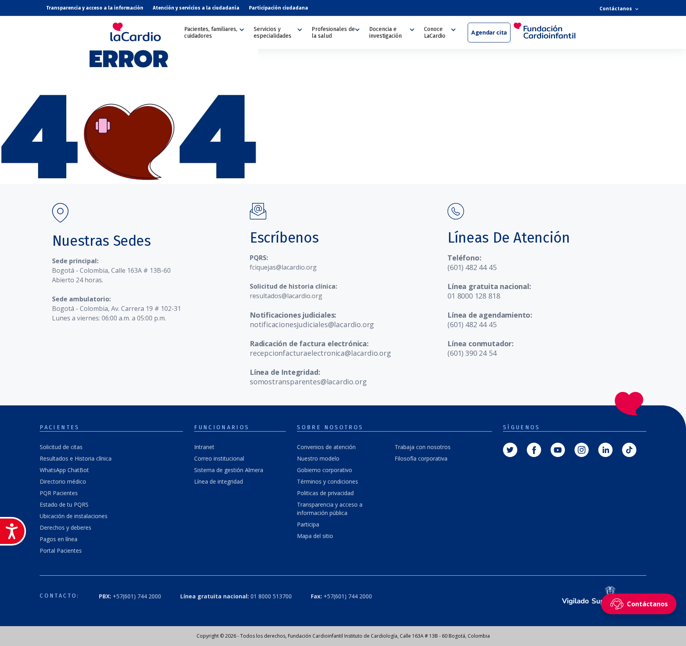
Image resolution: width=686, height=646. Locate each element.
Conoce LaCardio (434, 32)
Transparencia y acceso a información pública (329, 509)
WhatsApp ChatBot (64, 470)
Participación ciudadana (278, 8)
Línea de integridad (218, 481)
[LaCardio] (144, 32)
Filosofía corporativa (421, 458)
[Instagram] (581, 449)
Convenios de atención (326, 447)
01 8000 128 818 (473, 296)
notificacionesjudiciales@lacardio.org (312, 324)
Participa (308, 524)
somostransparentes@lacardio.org (308, 381)
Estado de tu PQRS (64, 504)
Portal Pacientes (61, 550)
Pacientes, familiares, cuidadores (210, 32)
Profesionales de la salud (333, 32)
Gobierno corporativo (324, 470)
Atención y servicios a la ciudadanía (196, 8)
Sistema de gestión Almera (228, 470)
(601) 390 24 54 (471, 353)
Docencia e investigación (385, 32)
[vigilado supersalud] (595, 596)
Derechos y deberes (65, 527)
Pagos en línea (58, 539)
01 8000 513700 (236, 596)
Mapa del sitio (315, 536)
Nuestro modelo (318, 458)
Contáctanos (616, 8)
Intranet (204, 447)
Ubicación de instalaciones (74, 516)
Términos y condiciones (327, 481)
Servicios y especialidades (272, 32)
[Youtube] (558, 449)
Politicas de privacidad (325, 493)
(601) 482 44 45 (471, 267)
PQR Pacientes (59, 493)
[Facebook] (534, 449)
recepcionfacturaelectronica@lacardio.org (320, 353)
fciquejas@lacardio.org (283, 267)
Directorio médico (63, 481)
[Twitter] (510, 449)
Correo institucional (219, 458)
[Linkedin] (605, 449)
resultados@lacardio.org (286, 295)
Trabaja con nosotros (423, 447)
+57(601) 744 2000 (341, 596)
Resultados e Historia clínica (76, 458)
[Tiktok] (629, 449)
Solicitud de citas (61, 447)
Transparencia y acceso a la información (94, 8)
